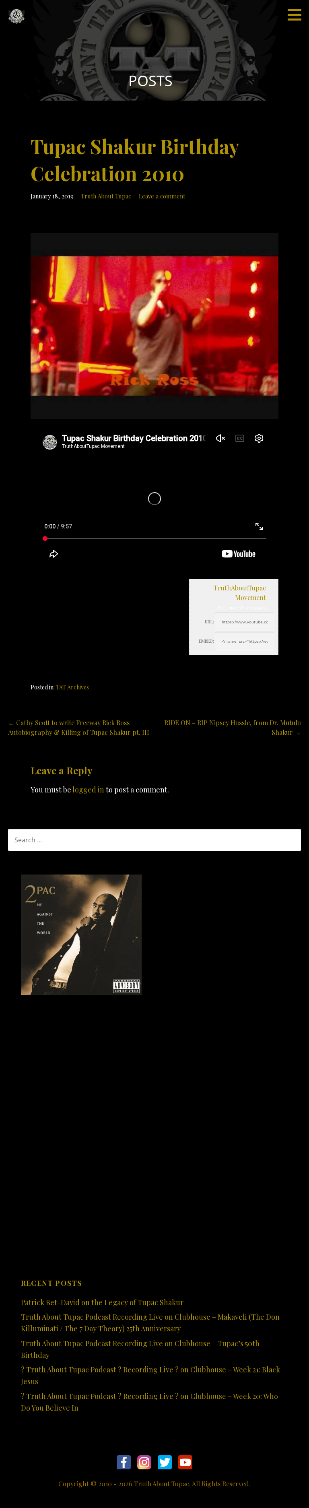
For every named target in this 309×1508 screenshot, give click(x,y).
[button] (297, 14)
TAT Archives (72, 687)
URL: (209, 622)
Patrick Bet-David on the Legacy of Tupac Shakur (102, 1302)
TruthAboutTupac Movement (240, 593)
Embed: (206, 641)
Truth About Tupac (106, 196)
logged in (88, 789)
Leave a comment (162, 196)
